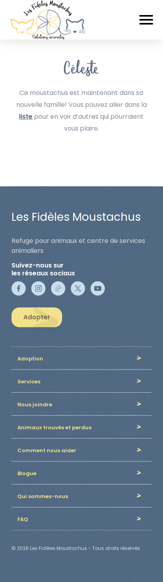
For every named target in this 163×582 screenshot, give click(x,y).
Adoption (30, 358)
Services (28, 381)
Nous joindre (34, 404)
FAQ (22, 519)
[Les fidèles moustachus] (52, 20)
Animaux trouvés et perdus (54, 427)
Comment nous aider (46, 450)
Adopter (36, 317)
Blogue (26, 473)
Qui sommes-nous (42, 496)
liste (25, 116)
